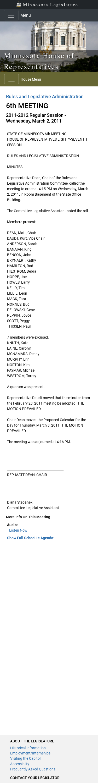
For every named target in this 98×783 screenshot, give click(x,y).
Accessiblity (19, 764)
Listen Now (18, 530)
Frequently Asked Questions (32, 769)
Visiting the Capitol (25, 758)
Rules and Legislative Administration (45, 96)
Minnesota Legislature (50, 4)
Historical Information (28, 748)
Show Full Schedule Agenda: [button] (30, 538)
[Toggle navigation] (11, 15)
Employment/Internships (30, 753)
